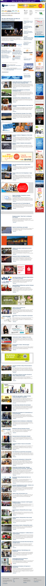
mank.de (37, 36)
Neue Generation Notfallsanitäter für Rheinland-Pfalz (21, 459)
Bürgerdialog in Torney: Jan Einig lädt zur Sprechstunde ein (22, 316)
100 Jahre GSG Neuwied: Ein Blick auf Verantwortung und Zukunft (10, 19)
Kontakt (31, 14)
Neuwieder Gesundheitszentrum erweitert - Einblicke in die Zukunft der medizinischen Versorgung (23, 486)
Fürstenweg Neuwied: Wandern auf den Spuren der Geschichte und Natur (6, 56)
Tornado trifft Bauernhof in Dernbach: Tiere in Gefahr (21, 113)
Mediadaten (31, 11)
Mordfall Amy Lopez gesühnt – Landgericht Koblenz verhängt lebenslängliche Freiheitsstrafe (21, 396)
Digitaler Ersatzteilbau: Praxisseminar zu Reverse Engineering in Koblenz (21, 196)
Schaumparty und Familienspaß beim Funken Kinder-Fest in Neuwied (22, 106)
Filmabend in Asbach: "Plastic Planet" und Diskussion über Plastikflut (22, 217)
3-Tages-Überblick (39, 32)
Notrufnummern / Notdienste (28, 58)
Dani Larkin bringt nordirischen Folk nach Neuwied (21, 404)
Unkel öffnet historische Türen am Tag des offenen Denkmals (21, 165)
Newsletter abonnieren (27, 59)
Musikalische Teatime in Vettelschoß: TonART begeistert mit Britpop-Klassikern (22, 502)
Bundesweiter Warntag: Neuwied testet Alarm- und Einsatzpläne (27, 27)
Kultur (16, 10)
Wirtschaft (9, 10)
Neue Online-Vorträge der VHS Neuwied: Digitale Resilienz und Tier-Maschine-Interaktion (22, 278)
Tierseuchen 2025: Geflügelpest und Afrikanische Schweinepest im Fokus (21, 90)
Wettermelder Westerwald (40, 34)
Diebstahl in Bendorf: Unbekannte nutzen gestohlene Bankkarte (21, 144)
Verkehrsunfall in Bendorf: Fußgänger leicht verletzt (21, 337)
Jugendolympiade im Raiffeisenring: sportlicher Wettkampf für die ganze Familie (23, 286)
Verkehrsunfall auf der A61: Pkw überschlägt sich (21, 203)
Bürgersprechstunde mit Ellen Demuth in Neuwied (21, 436)
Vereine (13, 10)
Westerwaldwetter (39, 33)
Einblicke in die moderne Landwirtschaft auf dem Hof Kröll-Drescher (28, 32)
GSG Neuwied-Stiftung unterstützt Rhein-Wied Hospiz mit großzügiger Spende (22, 542)
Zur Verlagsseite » (5, 583)
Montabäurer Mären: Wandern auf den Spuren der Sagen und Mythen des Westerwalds (6, 51)
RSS (13, 580)
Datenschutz (31, 12)
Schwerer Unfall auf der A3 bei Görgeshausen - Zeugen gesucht (28, 22)
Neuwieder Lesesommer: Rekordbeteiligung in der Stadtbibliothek (21, 551)
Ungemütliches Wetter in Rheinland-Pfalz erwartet (21, 97)
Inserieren (31, 10)
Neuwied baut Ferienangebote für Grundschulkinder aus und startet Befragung (22, 413)
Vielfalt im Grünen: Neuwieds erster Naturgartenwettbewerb (18, 308)
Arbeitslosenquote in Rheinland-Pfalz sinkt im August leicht (22, 510)
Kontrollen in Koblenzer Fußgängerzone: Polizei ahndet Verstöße (22, 136)
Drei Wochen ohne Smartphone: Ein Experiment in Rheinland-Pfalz (21, 567)
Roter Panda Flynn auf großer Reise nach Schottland (21, 451)
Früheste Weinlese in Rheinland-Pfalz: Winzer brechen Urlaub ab (22, 518)
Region (3, 10)
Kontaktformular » (36, 581)
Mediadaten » (25, 582)
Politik (5, 10)
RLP (18, 10)
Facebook (26, 10)
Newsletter (25, 13)
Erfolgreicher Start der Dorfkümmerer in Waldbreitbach (27, 43)
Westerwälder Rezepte (27, 75)
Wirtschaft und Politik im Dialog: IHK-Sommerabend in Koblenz (22, 366)
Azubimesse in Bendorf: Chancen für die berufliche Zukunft (21, 444)
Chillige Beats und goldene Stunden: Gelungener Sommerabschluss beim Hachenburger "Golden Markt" (22, 468)
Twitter (14, 581)
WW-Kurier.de (26, 12)
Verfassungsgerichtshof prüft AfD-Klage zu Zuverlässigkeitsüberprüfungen (20, 559)
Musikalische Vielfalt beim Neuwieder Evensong (21, 428)
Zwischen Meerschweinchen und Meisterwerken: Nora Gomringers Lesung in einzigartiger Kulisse (22, 82)
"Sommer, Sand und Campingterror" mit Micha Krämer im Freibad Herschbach (22, 533)
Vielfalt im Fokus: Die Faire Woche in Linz (19, 493)
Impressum (31, 13)
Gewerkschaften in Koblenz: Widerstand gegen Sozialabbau (20, 345)
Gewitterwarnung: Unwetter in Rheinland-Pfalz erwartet (22, 525)
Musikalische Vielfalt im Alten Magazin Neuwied (21, 256)
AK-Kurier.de (25, 11)
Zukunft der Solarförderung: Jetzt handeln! (20, 227)
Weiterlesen (12, 40)
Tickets (36, 12)
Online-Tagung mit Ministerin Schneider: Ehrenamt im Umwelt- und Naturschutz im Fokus (22, 375)
